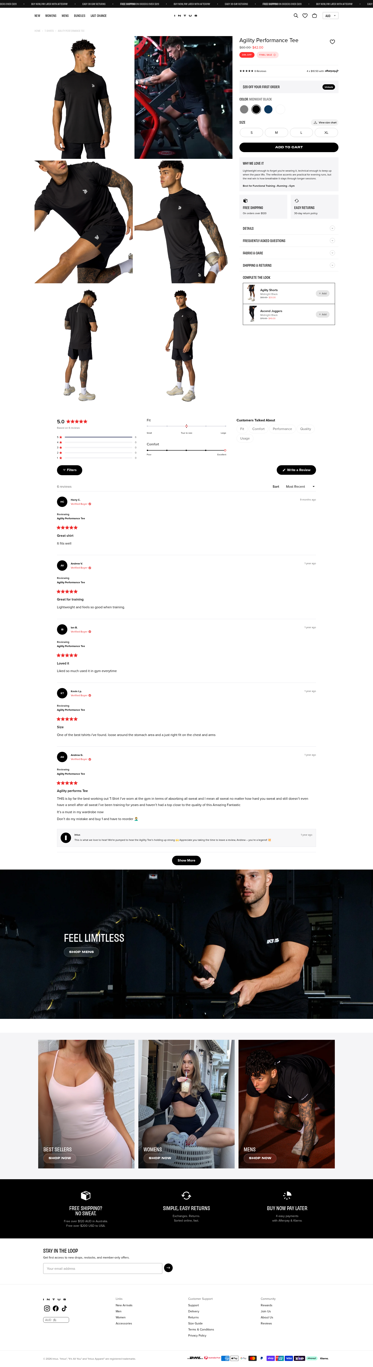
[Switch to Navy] (268, 109)
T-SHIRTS (49, 30)
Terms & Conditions (201, 1329)
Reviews (266, 1323)
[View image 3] (84, 222)
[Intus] (185, 15)
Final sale (265, 54)
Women (121, 1317)
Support (193, 1305)
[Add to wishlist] (332, 42)
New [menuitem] (37, 15)
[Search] (296, 15)
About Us (267, 1317)
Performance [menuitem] (282, 428)
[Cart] (314, 15)
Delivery (193, 1311)
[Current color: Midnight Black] (256, 109)
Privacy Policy (197, 1335)
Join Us (266, 1311)
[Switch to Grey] (244, 109)
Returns (193, 1317)
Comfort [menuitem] (258, 428)
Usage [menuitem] (245, 438)
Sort (276, 486)
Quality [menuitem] (305, 428)
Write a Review (301, 471)
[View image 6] (183, 346)
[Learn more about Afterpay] (331, 71)
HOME (38, 30)
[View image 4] (183, 222)
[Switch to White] (280, 109)
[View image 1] (84, 97)
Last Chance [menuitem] (99, 15)
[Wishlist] (305, 15)
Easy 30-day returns (23, 3)
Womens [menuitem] (51, 15)
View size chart (328, 122)
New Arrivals (124, 1305)
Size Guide (195, 1323)
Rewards (266, 1305)
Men (119, 1311)
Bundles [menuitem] (79, 15)
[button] (96, 437)
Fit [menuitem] (242, 428)
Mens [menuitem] (65, 15)
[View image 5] (84, 346)
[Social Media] (47, 1309)
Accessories (124, 1323)
